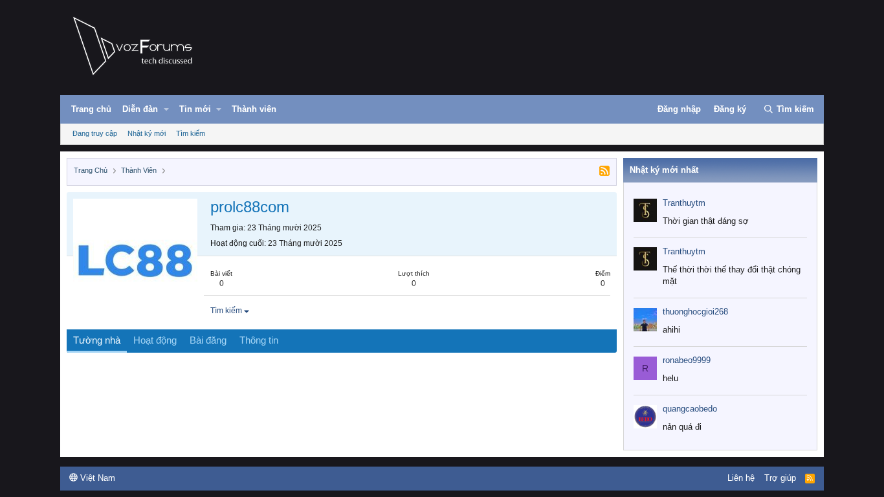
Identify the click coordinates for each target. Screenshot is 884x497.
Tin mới (195, 109)
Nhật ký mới (146, 133)
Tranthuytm (684, 203)
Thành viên (254, 109)
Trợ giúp (780, 478)
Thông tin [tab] (258, 340)
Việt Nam (96, 478)
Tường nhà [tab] (96, 340)
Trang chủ (91, 109)
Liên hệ (741, 478)
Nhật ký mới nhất (664, 170)
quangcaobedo (690, 409)
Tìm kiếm (190, 133)
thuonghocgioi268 (695, 311)
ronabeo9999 (687, 360)
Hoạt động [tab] (155, 340)
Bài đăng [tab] (208, 340)
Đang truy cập (94, 133)
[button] (166, 109)
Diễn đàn (140, 109)
